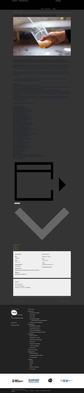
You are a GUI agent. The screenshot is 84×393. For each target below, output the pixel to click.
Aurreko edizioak (33, 357)
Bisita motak (32, 341)
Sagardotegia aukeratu (34, 328)
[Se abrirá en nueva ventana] (20, 325)
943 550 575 (14, 322)
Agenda (31, 361)
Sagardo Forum (31, 351)
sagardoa (32, 270)
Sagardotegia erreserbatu (35, 326)
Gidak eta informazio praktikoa (36, 322)
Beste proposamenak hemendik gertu (39, 320)
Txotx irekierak (17, 266)
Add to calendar (17, 203)
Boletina (31, 363)
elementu (54, 8)
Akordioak (37, 390)
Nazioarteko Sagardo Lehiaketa (36, 355)
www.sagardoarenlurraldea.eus (20, 274)
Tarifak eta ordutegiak (34, 345)
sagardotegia (36, 270)
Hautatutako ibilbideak (34, 318)
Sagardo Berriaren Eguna (25, 270)
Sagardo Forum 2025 (18, 301)
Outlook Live (15, 249)
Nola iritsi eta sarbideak (35, 343)
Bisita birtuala (33, 347)
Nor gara (27, 390)
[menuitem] (43, 9)
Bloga (31, 365)
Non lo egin (32, 316)
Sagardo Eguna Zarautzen (64, 301)
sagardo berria (17, 270)
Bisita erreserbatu (33, 335)
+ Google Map (27, 287)
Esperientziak (31, 311)
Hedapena (30, 359)
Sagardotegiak (31, 324)
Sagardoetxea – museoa (35, 337)
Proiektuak (32, 390)
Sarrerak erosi (31, 309)
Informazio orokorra (34, 353)
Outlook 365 (15, 247)
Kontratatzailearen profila (45, 390)
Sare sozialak (32, 369)
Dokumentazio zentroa (33, 349)
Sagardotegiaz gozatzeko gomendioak (38, 332)
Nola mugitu (32, 314)
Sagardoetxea (31, 334)
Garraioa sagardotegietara (35, 330)
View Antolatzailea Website (47, 267)
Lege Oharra (13, 391)
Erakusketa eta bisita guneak (36, 339)
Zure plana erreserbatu (34, 312)
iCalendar (15, 246)
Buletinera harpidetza (34, 367)
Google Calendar (16, 244)
